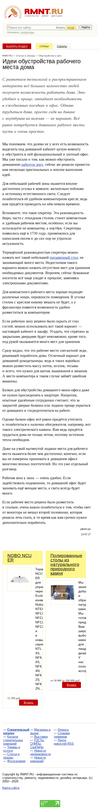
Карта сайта (10, 788)
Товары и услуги (11, 748)
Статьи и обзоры (11, 755)
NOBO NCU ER (19, 557)
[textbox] (43, 27)
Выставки (41, 736)
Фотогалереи (16, 761)
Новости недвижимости (40, 752)
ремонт (45, 16)
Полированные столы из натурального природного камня (66, 564)
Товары (62, 46)
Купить (28, 702)
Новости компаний (38, 759)
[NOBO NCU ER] (19, 590)
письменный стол (64, 257)
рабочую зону (32, 164)
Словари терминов (62, 734)
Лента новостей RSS (64, 741)
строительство (31, 16)
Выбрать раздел (16, 46)
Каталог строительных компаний (13, 740)
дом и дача (56, 16)
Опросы (63, 729)
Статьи (44, 46)
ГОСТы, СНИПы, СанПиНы (37, 743)
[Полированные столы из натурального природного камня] (62, 603)
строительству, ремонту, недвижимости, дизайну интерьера (44, 778)
